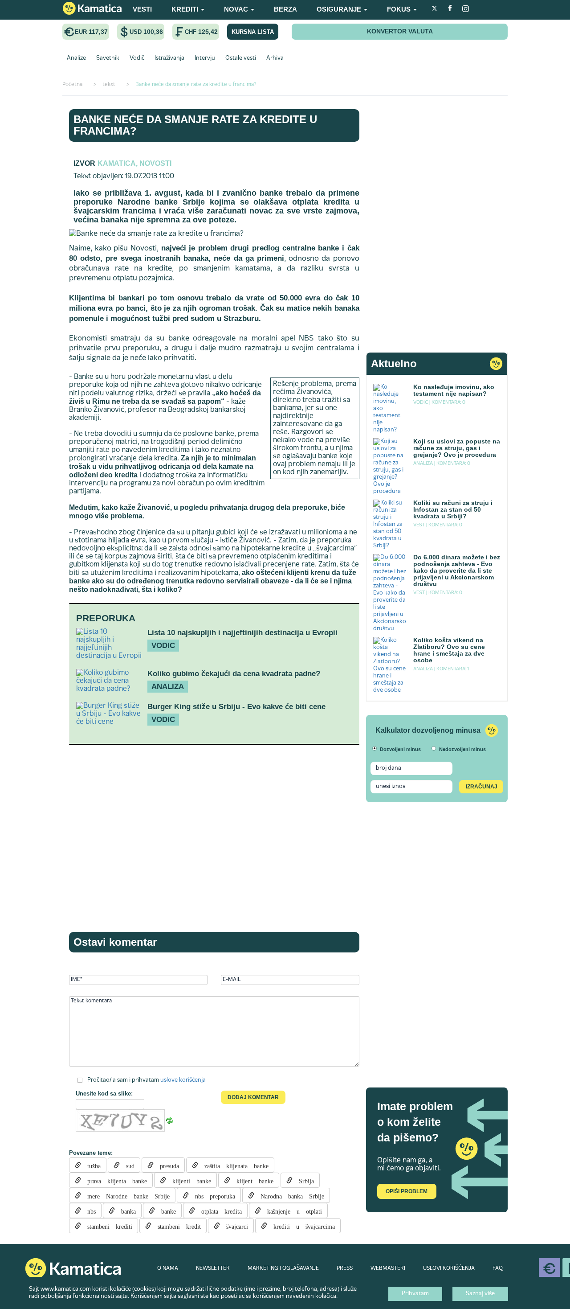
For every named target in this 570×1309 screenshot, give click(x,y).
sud (127, 1165)
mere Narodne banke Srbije (125, 1195)
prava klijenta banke (114, 1180)
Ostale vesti (240, 58)
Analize (76, 58)
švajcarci (234, 1225)
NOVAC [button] (237, 9)
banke (165, 1210)
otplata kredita (218, 1210)
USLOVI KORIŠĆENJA (449, 1268)
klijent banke (251, 1180)
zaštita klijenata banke (233, 1165)
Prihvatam (415, 1294)
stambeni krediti (106, 1225)
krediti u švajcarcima (301, 1225)
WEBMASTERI (387, 1268)
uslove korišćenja (183, 1080)
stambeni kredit (176, 1225)
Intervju (205, 58)
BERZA (285, 9)
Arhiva (275, 58)
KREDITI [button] (185, 9)
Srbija (303, 1180)
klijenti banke (188, 1180)
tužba (91, 1165)
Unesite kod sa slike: (104, 1093)
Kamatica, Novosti (134, 163)
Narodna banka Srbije (289, 1195)
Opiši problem (407, 1191)
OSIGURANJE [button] (340, 9)
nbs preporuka (212, 1195)
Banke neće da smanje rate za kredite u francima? (195, 125)
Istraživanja (169, 58)
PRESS (345, 1268)
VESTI (142, 9)
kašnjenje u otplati (291, 1210)
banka (125, 1210)
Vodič (137, 58)
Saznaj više (480, 1294)
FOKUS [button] (399, 9)
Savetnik (107, 58)
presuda (166, 1165)
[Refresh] (169, 1121)
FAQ (498, 1268)
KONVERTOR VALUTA (400, 31)
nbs (88, 1210)
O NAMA (167, 1268)
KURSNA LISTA (253, 32)
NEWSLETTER (213, 1268)
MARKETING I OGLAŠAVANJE (283, 1268)
